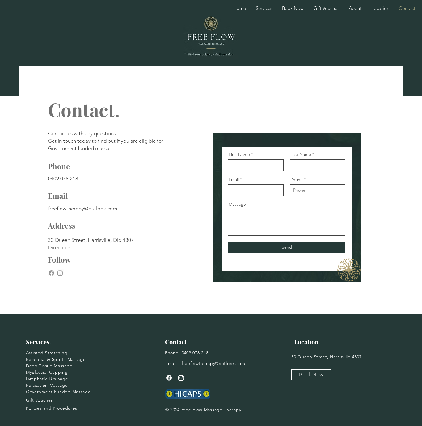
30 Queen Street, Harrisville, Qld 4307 (91, 240)
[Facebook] (51, 272)
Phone (296, 179)
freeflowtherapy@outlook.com (82, 208)
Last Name (300, 154)
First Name (239, 154)
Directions (59, 247)
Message (237, 204)
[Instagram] (60, 272)
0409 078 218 (63, 178)
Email (234, 179)
